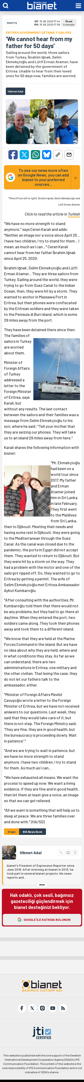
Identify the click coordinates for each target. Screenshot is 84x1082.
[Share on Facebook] (13, 154)
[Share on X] (24, 154)
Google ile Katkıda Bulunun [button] (47, 920)
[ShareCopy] (58, 154)
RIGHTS (12, 22)
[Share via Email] (69, 154)
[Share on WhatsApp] (35, 154)
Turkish (74, 214)
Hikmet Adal (31, 852)
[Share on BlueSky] (46, 154)
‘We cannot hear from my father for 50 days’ (39, 42)
